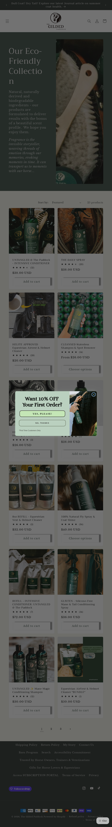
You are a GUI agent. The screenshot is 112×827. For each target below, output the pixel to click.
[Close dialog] (93, 394)
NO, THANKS (42, 423)
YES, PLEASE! (42, 413)
